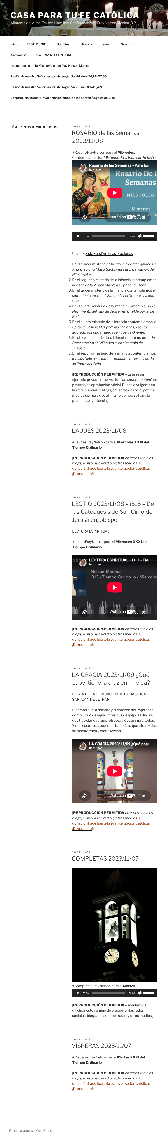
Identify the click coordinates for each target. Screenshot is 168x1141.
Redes (104, 44)
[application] (115, 236)
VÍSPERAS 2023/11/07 (101, 1045)
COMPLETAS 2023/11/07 (105, 858)
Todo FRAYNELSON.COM (52, 55)
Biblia (85, 44)
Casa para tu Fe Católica (75, 15)
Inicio (14, 44)
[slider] (149, 236)
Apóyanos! (18, 55)
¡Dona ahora (82, 474)
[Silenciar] (139, 236)
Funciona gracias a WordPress (30, 1130)
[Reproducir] (78, 236)
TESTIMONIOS (37, 44)
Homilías (63, 44)
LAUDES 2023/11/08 (99, 430)
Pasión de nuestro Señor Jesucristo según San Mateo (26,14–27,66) (58, 76)
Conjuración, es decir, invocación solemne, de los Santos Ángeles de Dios (62, 98)
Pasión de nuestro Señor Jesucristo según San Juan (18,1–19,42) (56, 87)
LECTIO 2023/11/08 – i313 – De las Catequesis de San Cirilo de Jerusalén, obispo (113, 511)
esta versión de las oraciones (109, 253)
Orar (124, 44)
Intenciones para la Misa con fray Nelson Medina (50, 65)
